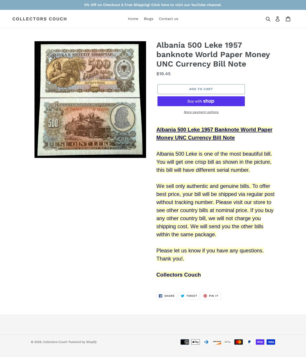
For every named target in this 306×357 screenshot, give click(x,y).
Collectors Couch (39, 19)
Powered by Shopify (83, 342)
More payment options (201, 112)
